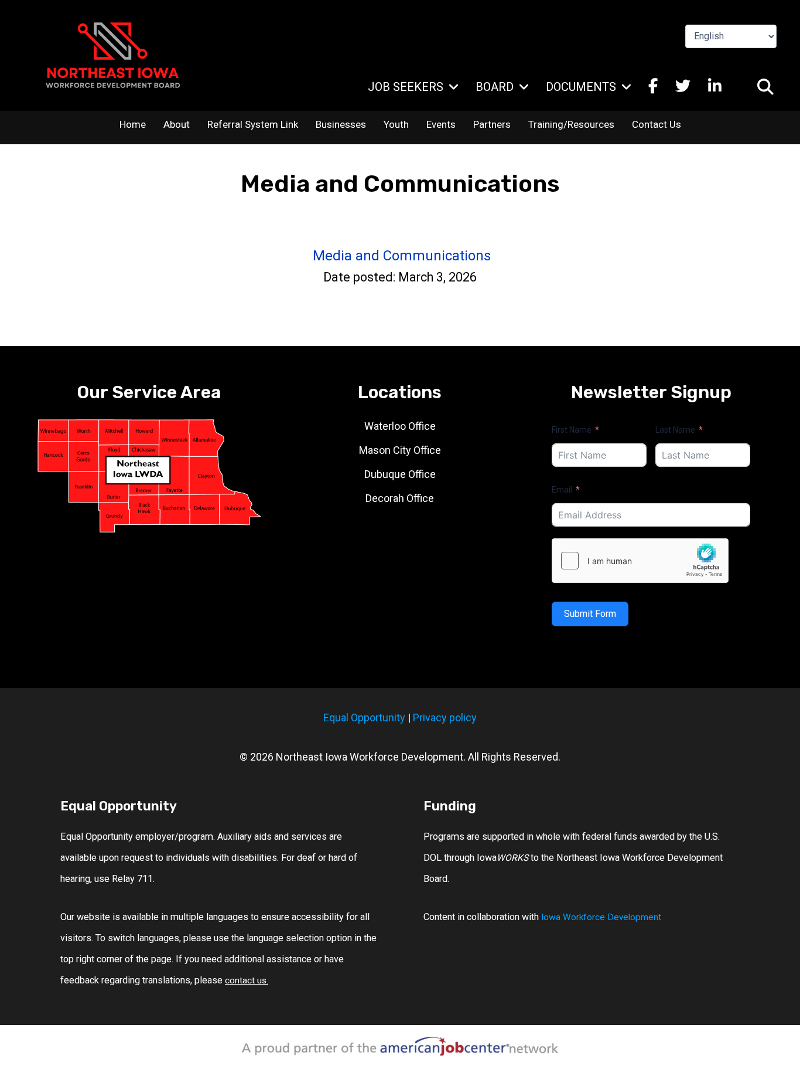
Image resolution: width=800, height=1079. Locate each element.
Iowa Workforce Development (601, 917)
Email (562, 489)
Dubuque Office (400, 474)
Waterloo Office (400, 426)
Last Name (675, 430)
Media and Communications (402, 255)
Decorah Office (399, 498)
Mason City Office (400, 450)
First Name (572, 430)
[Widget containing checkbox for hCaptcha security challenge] (640, 560)
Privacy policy (445, 717)
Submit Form (590, 613)
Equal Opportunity (364, 717)
